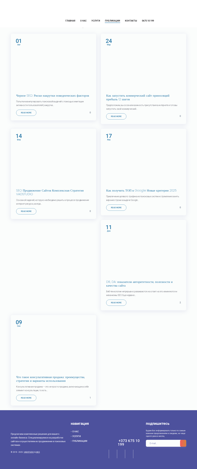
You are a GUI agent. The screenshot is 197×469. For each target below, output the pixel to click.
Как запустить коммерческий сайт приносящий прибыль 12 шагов (137, 97)
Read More (26, 113)
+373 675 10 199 (129, 443)
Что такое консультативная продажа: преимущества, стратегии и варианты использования (50, 379)
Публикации (79, 441)
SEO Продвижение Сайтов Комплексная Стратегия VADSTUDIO (50, 192)
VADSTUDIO (29, 452)
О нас (75, 431)
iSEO (38, 452)
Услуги (76, 436)
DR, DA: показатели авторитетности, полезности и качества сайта (139, 284)
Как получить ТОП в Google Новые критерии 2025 (141, 190)
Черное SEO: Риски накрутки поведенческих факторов (52, 95)
